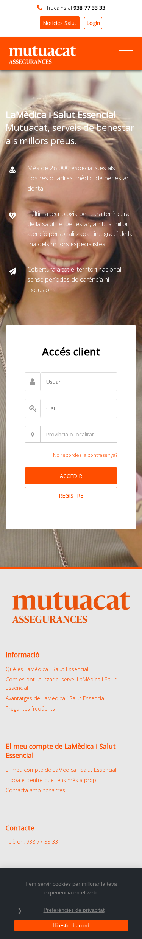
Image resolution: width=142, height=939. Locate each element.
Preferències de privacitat (74, 910)
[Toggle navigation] (126, 51)
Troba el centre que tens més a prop (51, 780)
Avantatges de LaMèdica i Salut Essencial (55, 698)
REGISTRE (71, 495)
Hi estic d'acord (71, 925)
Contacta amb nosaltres (35, 790)
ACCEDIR (71, 476)
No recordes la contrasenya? (85, 455)
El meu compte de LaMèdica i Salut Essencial (61, 769)
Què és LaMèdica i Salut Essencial (47, 669)
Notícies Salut (59, 22)
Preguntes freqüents (30, 708)
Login (93, 22)
